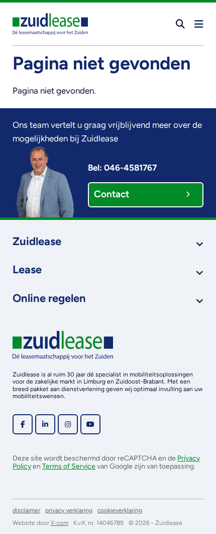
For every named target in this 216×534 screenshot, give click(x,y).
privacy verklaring (68, 510)
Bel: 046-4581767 (122, 168)
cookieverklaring (119, 510)
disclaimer (26, 510)
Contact (111, 194)
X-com (59, 522)
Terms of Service (68, 466)
